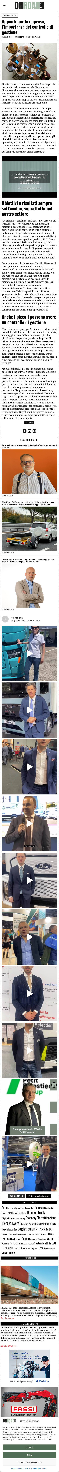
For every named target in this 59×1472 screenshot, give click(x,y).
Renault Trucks (9, 1243)
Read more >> (7, 1318)
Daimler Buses (20, 1213)
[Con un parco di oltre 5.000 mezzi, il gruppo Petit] (29, 1107)
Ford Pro (28, 1224)
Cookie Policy (17, 1468)
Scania (19, 1243)
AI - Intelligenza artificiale (19, 1207)
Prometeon (42, 1239)
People (25, 1239)
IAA (41, 1223)
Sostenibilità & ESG (45, 1243)
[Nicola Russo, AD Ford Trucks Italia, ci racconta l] (29, 880)
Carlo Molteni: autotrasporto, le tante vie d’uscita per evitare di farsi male (29, 446)
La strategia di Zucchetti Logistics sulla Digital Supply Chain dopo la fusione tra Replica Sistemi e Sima (28, 560)
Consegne (40, 1208)
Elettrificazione (46, 1217)
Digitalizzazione (9, 1218)
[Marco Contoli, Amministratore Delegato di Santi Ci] (29, 1163)
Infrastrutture (49, 1223)
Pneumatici (33, 1239)
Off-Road (6, 1239)
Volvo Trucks (8, 1252)
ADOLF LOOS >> (8, 1346)
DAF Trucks (8, 1213)
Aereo (5, 1207)
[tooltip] (24, 431)
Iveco (5, 1229)
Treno (41, 1248)
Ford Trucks (36, 1223)
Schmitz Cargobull (28, 1244)
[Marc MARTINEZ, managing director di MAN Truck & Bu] (29, 710)
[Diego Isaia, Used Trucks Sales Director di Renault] (29, 1050)
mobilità (39, 1234)
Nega (29, 1454)
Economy (29, 423)
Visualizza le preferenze (29, 1462)
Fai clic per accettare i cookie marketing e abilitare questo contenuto (29, 176)
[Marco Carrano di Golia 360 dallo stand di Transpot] (29, 993)
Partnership (16, 1239)
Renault (49, 1239)
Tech (15, 1248)
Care (32, 1207)
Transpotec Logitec (29, 1248)
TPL (18, 1248)
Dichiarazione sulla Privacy (35, 1468)
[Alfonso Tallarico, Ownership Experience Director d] (29, 766)
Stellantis (7, 1247)
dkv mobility (21, 1218)
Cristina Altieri (34, 37)
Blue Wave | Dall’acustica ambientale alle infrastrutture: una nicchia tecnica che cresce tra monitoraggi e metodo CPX (28, 503)
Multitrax (45, 1235)
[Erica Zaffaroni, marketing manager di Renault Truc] (29, 653)
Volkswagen (50, 1248)
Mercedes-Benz (14, 1234)
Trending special (10, 15)
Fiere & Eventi (11, 1223)
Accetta (29, 1447)
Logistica (24, 1229)
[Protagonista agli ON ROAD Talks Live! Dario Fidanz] (29, 823)
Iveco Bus (12, 1229)
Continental (49, 1208)
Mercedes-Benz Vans (27, 1234)
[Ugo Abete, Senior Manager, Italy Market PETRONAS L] (29, 937)
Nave (51, 1234)
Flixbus (23, 1224)
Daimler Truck (36, 1212)
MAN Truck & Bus (42, 1228)
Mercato (5, 1234)
